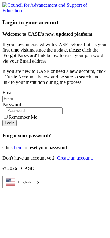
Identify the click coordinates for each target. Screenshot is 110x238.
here (18, 147)
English (24, 182)
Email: (8, 92)
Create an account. (75, 157)
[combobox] (22, 182)
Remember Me (23, 117)
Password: (12, 104)
